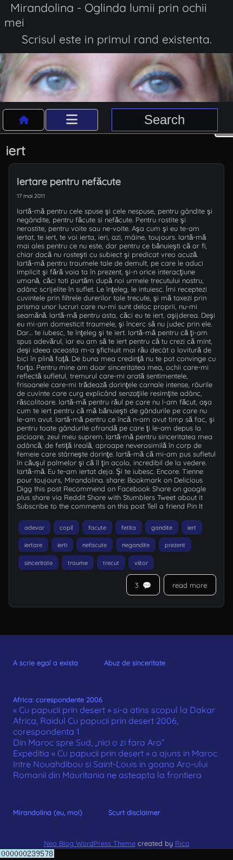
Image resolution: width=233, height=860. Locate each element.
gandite (161, 527)
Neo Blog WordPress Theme (89, 843)
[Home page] (24, 120)
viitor (141, 562)
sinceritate (38, 562)
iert (191, 527)
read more (189, 585)
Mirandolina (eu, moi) (47, 812)
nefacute (94, 545)
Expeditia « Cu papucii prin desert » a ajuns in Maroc (115, 753)
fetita (128, 527)
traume (78, 562)
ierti (62, 545)
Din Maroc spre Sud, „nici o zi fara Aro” (89, 742)
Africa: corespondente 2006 (57, 699)
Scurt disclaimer (134, 812)
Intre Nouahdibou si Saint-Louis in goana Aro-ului (110, 764)
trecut (111, 562)
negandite (136, 545)
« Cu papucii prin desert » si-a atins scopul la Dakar (114, 709)
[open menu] (72, 120)
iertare (33, 545)
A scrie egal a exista (45, 662)
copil (66, 527)
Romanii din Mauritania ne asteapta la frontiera (107, 774)
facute (97, 527)
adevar (34, 527)
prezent (175, 545)
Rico (182, 843)
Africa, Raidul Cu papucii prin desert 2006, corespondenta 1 (95, 726)
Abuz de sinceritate (134, 662)
